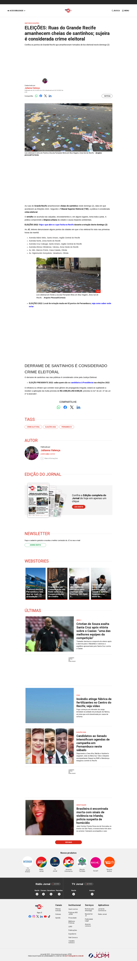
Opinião (57, 918)
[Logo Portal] (68, 10)
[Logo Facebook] (40, 96)
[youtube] (45, 917)
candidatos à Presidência (82, 382)
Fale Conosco (73, 937)
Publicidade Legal (89, 920)
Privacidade (72, 918)
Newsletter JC (89, 915)
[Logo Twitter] (45, 96)
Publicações (72, 930)
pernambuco (67, 427)
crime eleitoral (33, 427)
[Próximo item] (98, 275)
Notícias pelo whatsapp (89, 909)
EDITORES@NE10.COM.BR (74, 956)
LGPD (70, 926)
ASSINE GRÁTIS (35, 545)
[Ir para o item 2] (37, 275)
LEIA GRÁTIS (78, 507)
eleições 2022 (50, 427)
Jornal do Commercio (102, 909)
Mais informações (51, 458)
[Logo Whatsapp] (36, 96)
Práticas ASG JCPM (73, 913)
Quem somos (73, 909)
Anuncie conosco (88, 925)
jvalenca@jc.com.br (48, 454)
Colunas (58, 914)
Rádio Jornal (102, 914)
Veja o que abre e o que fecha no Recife (56, 225)
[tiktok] (49, 917)
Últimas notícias (58, 909)
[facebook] (30, 917)
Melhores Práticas (71, 922)
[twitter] (37, 917)
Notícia (107, 96)
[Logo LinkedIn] (50, 96)
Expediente (72, 934)
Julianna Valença (32, 88)
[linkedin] (41, 917)
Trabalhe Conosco (71, 941)
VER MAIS (68, 842)
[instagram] (34, 917)
